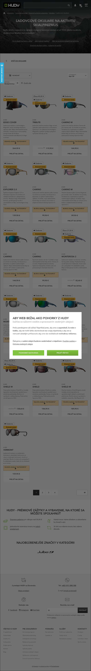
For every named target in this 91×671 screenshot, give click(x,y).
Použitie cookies (69, 341)
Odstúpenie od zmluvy (29, 639)
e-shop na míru (44, 666)
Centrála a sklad (83, 639)
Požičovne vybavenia (65, 632)
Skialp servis (63, 635)
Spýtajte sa (48, 635)
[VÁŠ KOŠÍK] (80, 5)
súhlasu (53, 618)
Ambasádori (7, 642)
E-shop (80, 635)
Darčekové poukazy (65, 639)
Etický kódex (7, 635)
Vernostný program (29, 632)
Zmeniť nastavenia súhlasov (31, 659)
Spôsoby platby (27, 649)
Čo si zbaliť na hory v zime (22, 41)
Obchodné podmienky (29, 635)
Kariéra (5, 649)
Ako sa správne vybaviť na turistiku (65, 41)
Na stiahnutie (49, 632)
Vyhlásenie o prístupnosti (30, 655)
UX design (35, 666)
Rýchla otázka (82, 642)
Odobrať (17, 83)
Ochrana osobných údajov (23, 344)
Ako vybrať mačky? (42, 41)
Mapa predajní (23, 591)
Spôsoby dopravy (28, 645)
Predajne (80, 632)
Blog (4, 652)
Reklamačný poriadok (29, 642)
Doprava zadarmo (17, 519)
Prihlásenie (75, 5)
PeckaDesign (55, 666)
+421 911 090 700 (69, 585)
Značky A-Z (6, 639)
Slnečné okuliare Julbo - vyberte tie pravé (45, 45)
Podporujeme (7, 645)
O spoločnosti (7, 632)
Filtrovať (15, 75)
